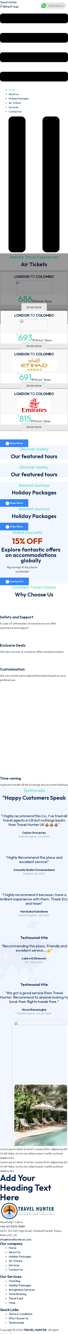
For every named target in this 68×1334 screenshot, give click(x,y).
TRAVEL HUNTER (35, 1330)
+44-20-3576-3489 (12, 1226)
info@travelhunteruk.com (15, 1239)
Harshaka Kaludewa (34, 911)
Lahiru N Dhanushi (34, 958)
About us (14, 94)
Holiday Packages (19, 98)
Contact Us (15, 111)
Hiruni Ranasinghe (34, 1009)
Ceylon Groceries (34, 832)
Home (12, 90)
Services (13, 107)
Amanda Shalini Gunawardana (34, 870)
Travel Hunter (8, 2)
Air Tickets (15, 103)
